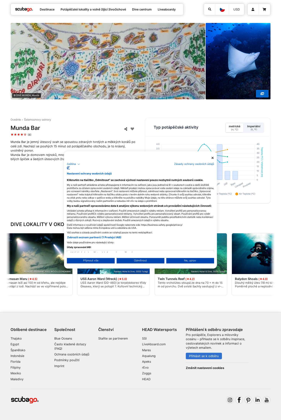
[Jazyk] (222, 9)
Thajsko (16, 338)
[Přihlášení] (253, 9)
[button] (73, 164)
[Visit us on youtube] (266, 400)
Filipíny (16, 367)
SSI (144, 338)
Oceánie (16, 119)
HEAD (146, 379)
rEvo (145, 367)
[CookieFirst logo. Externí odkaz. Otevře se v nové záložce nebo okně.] (68, 168)
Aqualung (149, 356)
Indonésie (17, 356)
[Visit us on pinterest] (248, 400)
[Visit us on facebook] (239, 400)
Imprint (59, 366)
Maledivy (17, 379)
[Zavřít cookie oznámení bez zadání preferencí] (212, 158)
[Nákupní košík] (264, 9)
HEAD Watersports (159, 329)
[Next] (269, 265)
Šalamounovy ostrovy (37, 119)
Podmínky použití (67, 360)
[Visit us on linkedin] (257, 400)
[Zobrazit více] (262, 93)
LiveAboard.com (154, 344)
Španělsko (18, 350)
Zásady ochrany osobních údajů (194, 163)
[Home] (24, 9)
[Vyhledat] (209, 9)
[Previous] (12, 265)
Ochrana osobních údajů (71, 354)
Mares (146, 350)
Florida (15, 361)
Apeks (146, 361)
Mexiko (16, 373)
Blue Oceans (63, 338)
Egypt (15, 344)
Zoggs (146, 373)
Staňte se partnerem (113, 338)
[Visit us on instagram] (230, 400)
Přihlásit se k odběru (204, 356)
